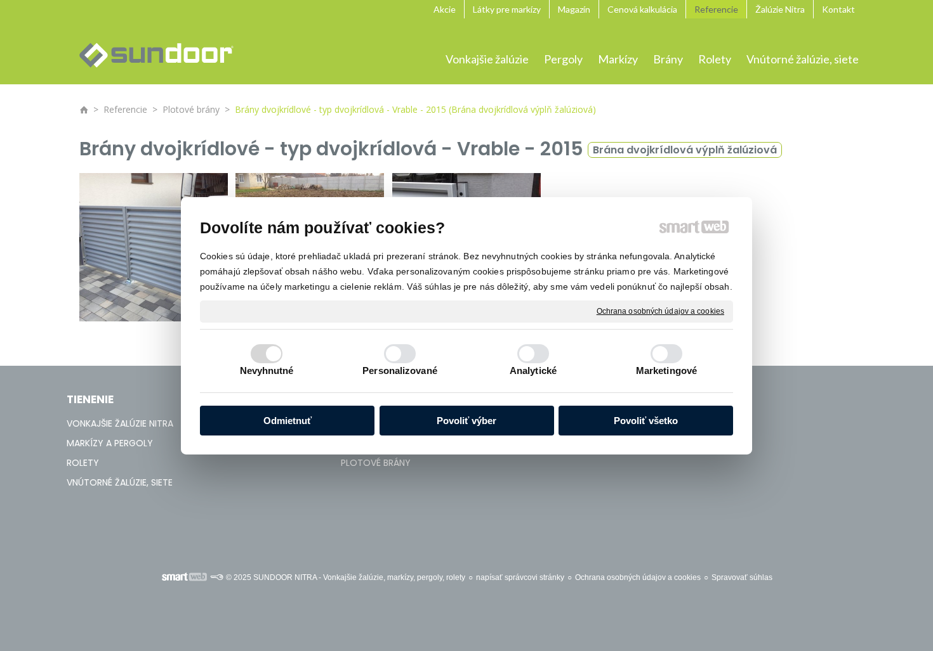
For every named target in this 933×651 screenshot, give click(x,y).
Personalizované (399, 370)
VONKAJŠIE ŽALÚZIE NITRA (120, 423)
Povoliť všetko (646, 420)
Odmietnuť (287, 420)
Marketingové (666, 370)
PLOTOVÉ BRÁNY (376, 462)
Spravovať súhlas (741, 577)
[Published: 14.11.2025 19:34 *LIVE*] (216, 577)
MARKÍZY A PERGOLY (110, 443)
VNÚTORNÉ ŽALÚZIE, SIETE (120, 482)
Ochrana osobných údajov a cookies (660, 310)
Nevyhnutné (267, 370)
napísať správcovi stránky (520, 577)
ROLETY (83, 462)
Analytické (533, 370)
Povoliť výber (466, 420)
